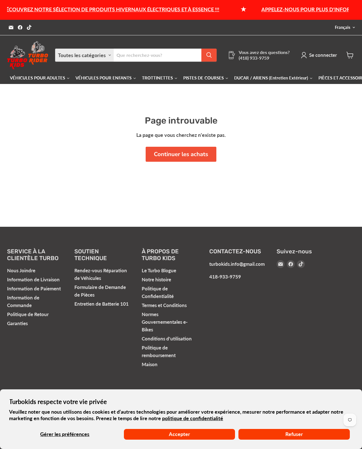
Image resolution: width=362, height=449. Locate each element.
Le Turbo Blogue (159, 270)
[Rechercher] (209, 55)
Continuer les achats (181, 154)
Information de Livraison (33, 279)
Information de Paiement (34, 289)
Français (342, 27)
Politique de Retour (28, 314)
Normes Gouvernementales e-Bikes (165, 322)
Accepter (179, 434)
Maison (150, 364)
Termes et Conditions (164, 305)
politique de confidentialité (192, 418)
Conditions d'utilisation (167, 339)
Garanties (17, 323)
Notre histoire (156, 279)
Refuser (294, 434)
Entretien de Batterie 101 (101, 304)
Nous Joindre (21, 270)
